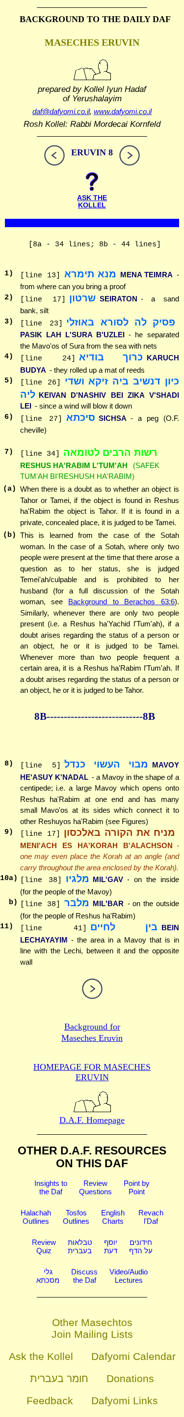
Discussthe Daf (84, 1276)
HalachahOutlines (36, 1217)
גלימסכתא (47, 1276)
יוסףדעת (110, 1246)
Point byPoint (137, 1187)
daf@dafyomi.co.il (61, 111)
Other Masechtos (92, 1322)
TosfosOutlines (76, 1217)
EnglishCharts (113, 1217)
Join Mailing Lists (92, 1334)
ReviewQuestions (95, 1187)
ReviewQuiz (44, 1246)
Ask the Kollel (41, 1356)
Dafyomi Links (124, 1400)
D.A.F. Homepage (92, 1120)
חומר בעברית (59, 1378)
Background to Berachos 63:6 (121, 601)
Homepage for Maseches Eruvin (92, 1072)
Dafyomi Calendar (133, 1356)
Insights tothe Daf (50, 1187)
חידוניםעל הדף (141, 1246)
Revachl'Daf (150, 1217)
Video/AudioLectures (128, 1276)
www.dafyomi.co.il (123, 111)
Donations (130, 1378)
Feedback (49, 1400)
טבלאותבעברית (80, 1246)
